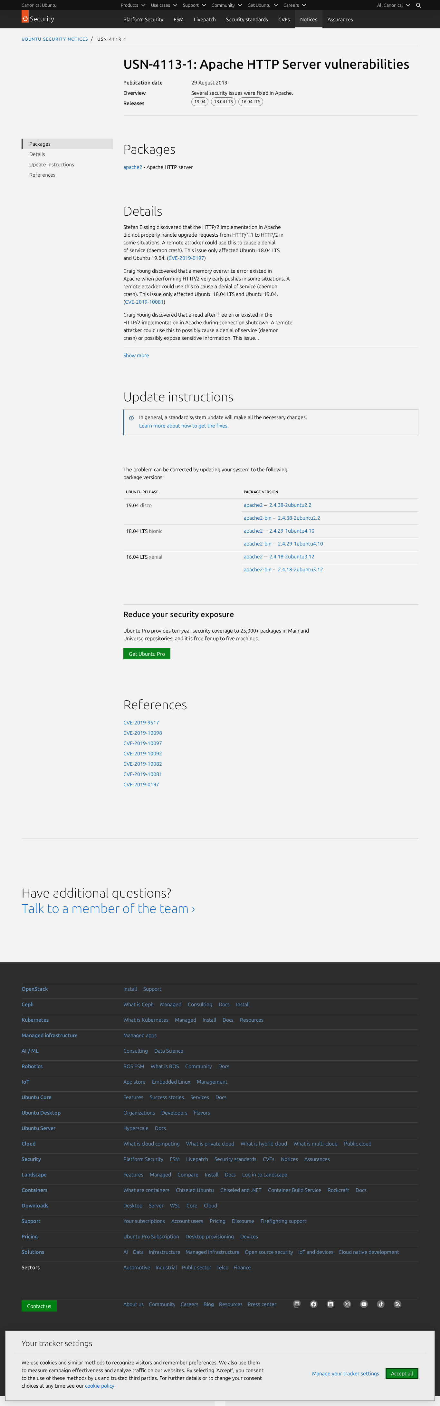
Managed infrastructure (50, 1035)
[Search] (418, 5)
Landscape (34, 1174)
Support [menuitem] (191, 5)
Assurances (340, 19)
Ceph (27, 1004)
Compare (187, 1174)
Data (138, 1252)
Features (133, 1097)
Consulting (200, 1004)
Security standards (247, 19)
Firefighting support (283, 1221)
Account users (187, 1221)
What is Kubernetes (145, 1020)
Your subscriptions (144, 1221)
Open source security (269, 1252)
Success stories (167, 1097)
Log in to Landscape (264, 1174)
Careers (189, 1304)
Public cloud (357, 1143)
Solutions (33, 1252)
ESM (179, 19)
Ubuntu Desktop (41, 1113)
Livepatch (205, 19)
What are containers (146, 1190)
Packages (40, 144)
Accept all (402, 1373)
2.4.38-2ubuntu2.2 (290, 505)
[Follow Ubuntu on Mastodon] (298, 1305)
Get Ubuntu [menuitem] (259, 5)
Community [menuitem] (223, 5)
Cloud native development (369, 1252)
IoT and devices (315, 1252)
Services (199, 1097)
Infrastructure (164, 1252)
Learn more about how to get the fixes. (184, 425)
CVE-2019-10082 (142, 764)
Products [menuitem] (129, 5)
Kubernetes (35, 1020)
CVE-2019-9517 (141, 722)
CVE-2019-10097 (142, 743)
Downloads (35, 1205)
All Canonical (390, 5)
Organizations (139, 1113)
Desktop (132, 1205)
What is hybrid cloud (264, 1143)
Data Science (168, 1051)
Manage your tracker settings (345, 1373)
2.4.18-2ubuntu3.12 (291, 556)
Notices (308, 19)
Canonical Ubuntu (39, 5)
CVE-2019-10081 (144, 302)
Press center (262, 1304)
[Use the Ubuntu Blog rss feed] (399, 1305)
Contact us (39, 1306)
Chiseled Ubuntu (195, 1190)
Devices (249, 1236)
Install (130, 989)
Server (156, 1205)
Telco (222, 1267)
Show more (136, 355)
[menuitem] (394, 5)
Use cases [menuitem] (160, 5)
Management (212, 1082)
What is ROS (165, 1066)
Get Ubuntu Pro (147, 654)
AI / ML (30, 1051)
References (42, 175)
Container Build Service (294, 1190)
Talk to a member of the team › (108, 908)
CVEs (284, 19)
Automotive (136, 1267)
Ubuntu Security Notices (55, 39)
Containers (34, 1190)
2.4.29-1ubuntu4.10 (291, 531)
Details (37, 154)
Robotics (32, 1066)
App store (134, 1082)
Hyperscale (135, 1128)
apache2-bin (258, 518)
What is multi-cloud (315, 1143)
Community (198, 1066)
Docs (224, 1004)
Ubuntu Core (37, 1097)
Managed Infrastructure (213, 1252)
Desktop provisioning (210, 1236)
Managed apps (140, 1035)
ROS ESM (133, 1066)
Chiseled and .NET (241, 1190)
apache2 (132, 167)
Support (152, 989)
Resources (251, 1020)
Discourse (243, 1221)
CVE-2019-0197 (186, 258)
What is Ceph (138, 1004)
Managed (170, 1004)
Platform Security (143, 19)
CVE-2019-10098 (142, 733)
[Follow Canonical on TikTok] (382, 1305)
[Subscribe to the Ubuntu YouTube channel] (365, 1305)
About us (133, 1304)
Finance (242, 1267)
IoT (25, 1082)
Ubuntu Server (38, 1128)
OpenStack (35, 989)
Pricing (217, 1221)
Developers (174, 1113)
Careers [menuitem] (291, 5)
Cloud (28, 1143)
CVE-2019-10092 (142, 753)
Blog (209, 1304)
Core (192, 1205)
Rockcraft (338, 1190)
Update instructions (51, 164)
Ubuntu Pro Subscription (151, 1236)
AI (125, 1252)
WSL (175, 1205)
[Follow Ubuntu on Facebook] (315, 1305)
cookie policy (99, 1386)
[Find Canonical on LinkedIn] (332, 1305)
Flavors (202, 1113)
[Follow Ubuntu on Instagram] (348, 1305)
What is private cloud (210, 1143)
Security (31, 1159)
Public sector (196, 1267)
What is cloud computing (151, 1143)
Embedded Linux (171, 1082)
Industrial (166, 1267)
